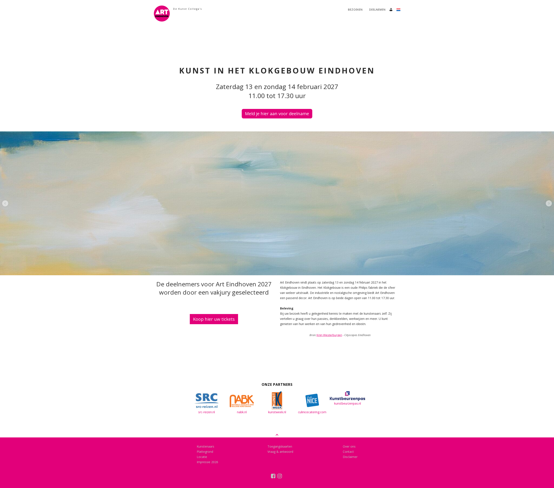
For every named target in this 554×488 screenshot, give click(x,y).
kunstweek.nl (277, 412)
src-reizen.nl (206, 412)
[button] (5, 203)
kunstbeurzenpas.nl (347, 403)
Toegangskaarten (279, 446)
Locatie (202, 457)
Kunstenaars (205, 446)
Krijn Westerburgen (329, 335)
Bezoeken (355, 9)
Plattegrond (205, 452)
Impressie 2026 (207, 462)
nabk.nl (242, 412)
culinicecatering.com (312, 412)
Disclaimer (350, 457)
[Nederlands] (400, 8)
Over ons (349, 446)
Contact (348, 452)
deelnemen (377, 9)
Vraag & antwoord (280, 452)
